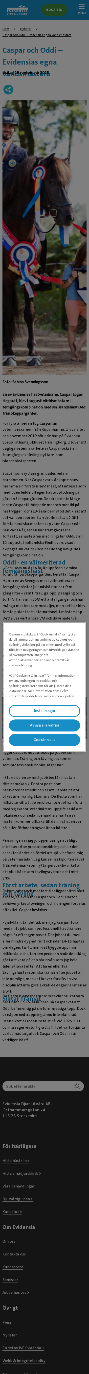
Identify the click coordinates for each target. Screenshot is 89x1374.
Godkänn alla (44, 739)
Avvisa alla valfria (44, 725)
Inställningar (44, 710)
